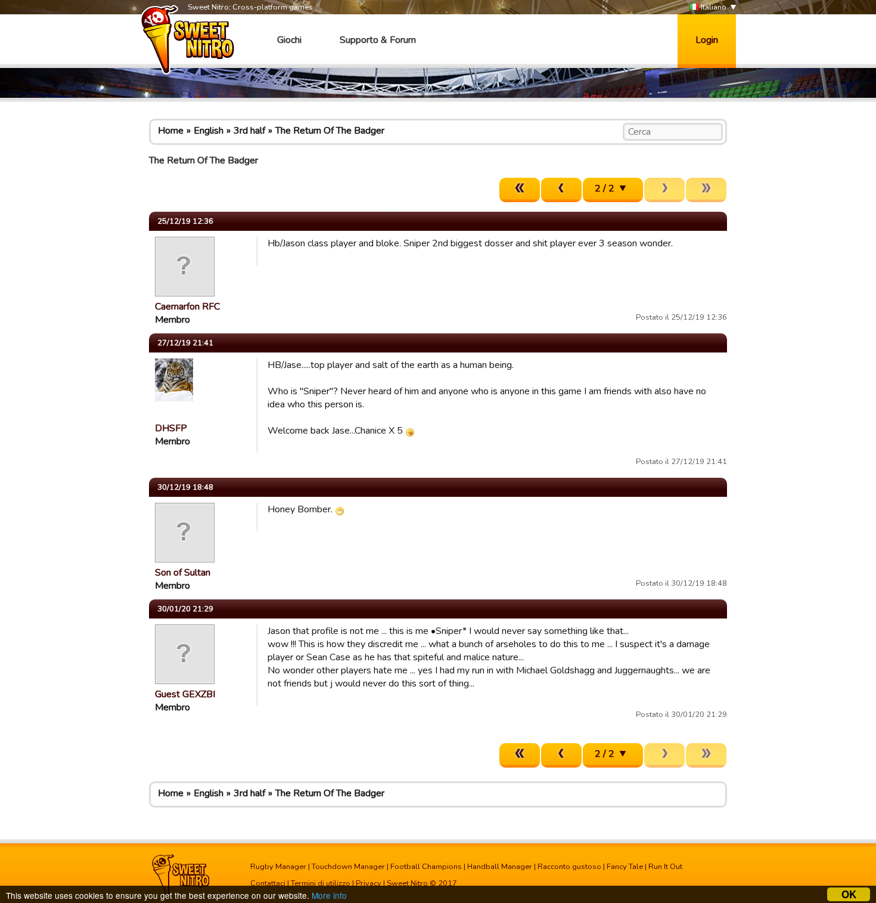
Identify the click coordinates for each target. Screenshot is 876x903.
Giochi (289, 40)
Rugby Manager (278, 866)
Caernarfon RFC (187, 306)
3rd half (249, 130)
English (208, 130)
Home (171, 130)
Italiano (712, 7)
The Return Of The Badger (329, 130)
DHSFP (171, 428)
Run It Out (665, 866)
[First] (519, 190)
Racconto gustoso (569, 866)
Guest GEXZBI (185, 694)
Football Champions (426, 866)
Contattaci (267, 883)
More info (329, 895)
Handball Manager (499, 866)
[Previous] (561, 190)
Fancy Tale (625, 866)
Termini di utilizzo (320, 883)
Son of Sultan (182, 572)
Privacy (368, 883)
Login (706, 40)
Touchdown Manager (348, 866)
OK (848, 894)
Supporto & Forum (378, 40)
